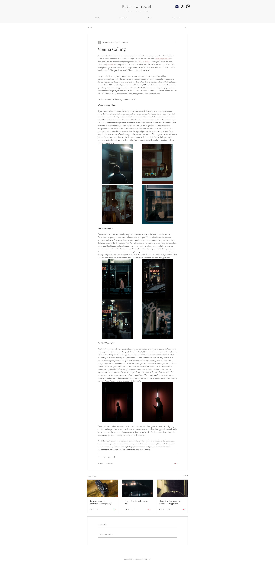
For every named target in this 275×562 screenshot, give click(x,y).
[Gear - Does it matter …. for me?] (137, 488)
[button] (185, 28)
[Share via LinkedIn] (109, 457)
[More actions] (176, 42)
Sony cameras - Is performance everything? (101, 502)
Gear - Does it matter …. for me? (136, 502)
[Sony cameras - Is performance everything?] (102, 488)
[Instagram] (188, 6)
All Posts (89, 28)
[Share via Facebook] (99, 457)
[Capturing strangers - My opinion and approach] (172, 488)
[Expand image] (117, 164)
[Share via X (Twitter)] (104, 457)
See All (186, 475)
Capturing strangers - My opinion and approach (170, 502)
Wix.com (148, 559)
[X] (182, 6)
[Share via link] (115, 457)
